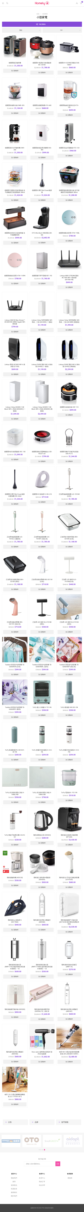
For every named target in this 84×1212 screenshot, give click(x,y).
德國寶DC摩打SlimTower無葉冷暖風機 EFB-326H (15, 495)
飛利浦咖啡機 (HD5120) (15, 878)
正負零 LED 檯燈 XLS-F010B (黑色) (41, 623)
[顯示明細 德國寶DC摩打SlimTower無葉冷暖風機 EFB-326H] (15, 479)
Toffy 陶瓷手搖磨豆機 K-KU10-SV (14, 836)
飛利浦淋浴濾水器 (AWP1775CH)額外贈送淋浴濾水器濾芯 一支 (15, 967)
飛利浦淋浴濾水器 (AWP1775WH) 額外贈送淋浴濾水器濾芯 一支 (41, 967)
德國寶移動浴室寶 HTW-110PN (14, 276)
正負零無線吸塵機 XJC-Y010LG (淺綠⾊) (15, 538)
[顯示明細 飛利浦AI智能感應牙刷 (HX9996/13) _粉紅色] (42, 994)
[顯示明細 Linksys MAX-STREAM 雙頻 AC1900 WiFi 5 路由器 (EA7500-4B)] (69, 260)
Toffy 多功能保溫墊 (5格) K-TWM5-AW (42, 793)
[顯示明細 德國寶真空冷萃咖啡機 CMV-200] (15, 132)
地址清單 (42, 1185)
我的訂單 (42, 1182)
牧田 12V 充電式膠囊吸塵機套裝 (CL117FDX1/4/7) (15, 1095)
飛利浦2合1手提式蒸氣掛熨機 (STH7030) (69, 878)
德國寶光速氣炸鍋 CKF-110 (69, 407)
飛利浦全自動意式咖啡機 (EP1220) (69, 836)
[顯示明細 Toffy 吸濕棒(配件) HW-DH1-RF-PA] (15, 735)
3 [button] (42, 1149)
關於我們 (14, 1196)
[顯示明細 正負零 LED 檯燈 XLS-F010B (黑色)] (42, 607)
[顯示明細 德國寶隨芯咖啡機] (15, 47)
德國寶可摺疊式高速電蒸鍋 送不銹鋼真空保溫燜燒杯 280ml (15, 191)
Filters (42, 24)
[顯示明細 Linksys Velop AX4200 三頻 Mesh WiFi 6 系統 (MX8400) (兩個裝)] (42, 392)
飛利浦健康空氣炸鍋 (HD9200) (15, 1009)
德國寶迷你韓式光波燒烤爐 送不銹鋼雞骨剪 (15, 234)
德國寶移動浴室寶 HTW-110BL (69, 233)
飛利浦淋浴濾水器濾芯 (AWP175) (69, 966)
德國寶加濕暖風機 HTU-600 (42, 105)
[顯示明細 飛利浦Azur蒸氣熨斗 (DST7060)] (15, 905)
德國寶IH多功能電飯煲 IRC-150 (14, 452)
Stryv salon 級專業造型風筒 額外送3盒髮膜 (42, 1053)
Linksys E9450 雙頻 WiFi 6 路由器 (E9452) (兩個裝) (69, 365)
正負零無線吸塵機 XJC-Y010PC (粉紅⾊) (42, 538)
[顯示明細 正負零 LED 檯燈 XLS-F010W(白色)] (69, 564)
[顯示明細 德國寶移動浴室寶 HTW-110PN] (15, 260)
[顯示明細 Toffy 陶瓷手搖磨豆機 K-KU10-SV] (15, 820)
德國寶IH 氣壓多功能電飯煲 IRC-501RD (42, 64)
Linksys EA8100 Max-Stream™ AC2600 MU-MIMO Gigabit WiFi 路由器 (15, 322)
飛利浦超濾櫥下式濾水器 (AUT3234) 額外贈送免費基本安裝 (69, 922)
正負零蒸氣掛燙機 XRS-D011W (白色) (42, 580)
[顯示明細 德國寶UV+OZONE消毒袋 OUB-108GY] (69, 47)
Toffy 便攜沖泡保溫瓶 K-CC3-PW (69, 751)
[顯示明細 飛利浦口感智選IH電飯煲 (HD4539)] (42, 862)
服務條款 (14, 1192)
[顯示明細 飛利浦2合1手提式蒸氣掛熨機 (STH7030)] (69, 862)
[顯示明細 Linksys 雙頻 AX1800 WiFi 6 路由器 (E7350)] (15, 349)
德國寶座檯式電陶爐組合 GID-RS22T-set (42, 453)
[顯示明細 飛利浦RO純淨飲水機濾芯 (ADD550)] (15, 1036)
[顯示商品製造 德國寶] (11, 1141)
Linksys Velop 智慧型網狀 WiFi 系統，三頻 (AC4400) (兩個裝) (69, 321)
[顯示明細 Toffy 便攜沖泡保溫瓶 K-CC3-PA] (42, 735)
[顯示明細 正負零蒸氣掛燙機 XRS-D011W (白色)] (42, 564)
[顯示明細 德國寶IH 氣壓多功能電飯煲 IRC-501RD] (42, 47)
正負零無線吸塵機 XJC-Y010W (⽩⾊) (69, 495)
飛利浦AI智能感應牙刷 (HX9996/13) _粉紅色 (42, 1010)
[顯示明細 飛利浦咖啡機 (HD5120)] (15, 862)
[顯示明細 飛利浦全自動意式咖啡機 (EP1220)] (69, 820)
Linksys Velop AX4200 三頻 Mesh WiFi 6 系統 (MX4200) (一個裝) (14, 409)
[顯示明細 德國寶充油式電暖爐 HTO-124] (69, 132)
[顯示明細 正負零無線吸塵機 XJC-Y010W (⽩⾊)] (69, 479)
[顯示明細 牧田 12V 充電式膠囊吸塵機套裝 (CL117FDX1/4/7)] (15, 1079)
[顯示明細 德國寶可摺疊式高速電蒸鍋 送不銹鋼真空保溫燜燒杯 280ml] (15, 175)
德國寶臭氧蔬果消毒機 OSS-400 (42, 149)
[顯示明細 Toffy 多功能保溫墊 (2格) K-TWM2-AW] (15, 777)
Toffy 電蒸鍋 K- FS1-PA (69, 792)
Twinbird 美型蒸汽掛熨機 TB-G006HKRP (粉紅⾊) (69, 666)
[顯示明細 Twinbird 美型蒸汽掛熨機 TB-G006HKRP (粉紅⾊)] (69, 649)
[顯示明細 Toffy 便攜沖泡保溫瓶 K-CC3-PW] (69, 735)
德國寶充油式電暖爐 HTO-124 (69, 148)
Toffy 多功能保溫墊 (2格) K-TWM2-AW (14, 793)
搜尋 (14, 1182)
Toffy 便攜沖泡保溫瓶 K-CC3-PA (42, 751)
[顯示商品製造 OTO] (31, 1141)
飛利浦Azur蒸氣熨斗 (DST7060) (15, 921)
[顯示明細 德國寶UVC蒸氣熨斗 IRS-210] (42, 479)
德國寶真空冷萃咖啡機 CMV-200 (15, 149)
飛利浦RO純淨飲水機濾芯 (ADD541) (69, 1010)
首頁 (37, 14)
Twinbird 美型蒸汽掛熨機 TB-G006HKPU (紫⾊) (15, 708)
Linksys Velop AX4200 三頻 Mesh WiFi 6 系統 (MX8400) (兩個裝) (42, 409)
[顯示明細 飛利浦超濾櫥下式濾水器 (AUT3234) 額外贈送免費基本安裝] (69, 905)
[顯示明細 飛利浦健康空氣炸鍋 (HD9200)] (15, 994)
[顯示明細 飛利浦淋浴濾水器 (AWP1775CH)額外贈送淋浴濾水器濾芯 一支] (15, 949)
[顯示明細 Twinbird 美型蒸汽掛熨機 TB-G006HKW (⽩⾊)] (15, 649)
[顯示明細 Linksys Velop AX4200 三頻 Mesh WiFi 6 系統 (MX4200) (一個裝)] (15, 392)
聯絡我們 (14, 1178)
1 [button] (39, 1149)
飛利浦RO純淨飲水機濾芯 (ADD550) (14, 1053)
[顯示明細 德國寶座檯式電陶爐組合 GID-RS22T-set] (42, 436)
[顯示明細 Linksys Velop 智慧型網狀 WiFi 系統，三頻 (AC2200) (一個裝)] (42, 305)
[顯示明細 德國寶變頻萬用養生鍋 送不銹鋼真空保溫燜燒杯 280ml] (69, 175)
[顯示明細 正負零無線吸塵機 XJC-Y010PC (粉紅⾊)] (42, 521)
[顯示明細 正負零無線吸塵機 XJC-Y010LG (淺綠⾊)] (15, 521)
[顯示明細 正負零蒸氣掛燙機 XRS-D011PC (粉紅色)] (15, 607)
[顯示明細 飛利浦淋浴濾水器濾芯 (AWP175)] (69, 949)
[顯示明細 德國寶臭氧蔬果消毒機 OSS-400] (42, 132)
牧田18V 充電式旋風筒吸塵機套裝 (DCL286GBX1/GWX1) (69, 1053)
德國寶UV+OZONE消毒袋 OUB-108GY (69, 64)
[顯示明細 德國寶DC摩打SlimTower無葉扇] (42, 175)
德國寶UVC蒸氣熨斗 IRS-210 (42, 494)
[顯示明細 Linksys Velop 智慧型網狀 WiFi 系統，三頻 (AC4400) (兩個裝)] (69, 305)
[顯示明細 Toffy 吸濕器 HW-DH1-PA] (69, 692)
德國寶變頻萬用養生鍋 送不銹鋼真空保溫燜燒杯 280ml (69, 191)
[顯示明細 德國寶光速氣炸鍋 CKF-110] (69, 392)
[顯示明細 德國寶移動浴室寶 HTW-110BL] (69, 218)
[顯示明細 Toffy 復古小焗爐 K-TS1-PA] (42, 692)
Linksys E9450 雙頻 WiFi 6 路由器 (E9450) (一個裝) (42, 365)
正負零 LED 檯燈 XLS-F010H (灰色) (69, 623)
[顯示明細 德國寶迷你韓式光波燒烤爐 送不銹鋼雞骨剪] (15, 218)
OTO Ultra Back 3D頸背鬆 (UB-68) (42, 234)
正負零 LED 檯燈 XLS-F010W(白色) (69, 580)
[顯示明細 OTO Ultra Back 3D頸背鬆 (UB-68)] (42, 218)
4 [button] (44, 1149)
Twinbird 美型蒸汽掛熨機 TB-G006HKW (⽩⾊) (15, 666)
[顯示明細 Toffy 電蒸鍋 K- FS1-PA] (69, 777)
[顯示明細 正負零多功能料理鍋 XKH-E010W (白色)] (69, 521)
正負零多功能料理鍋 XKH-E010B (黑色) (15, 580)
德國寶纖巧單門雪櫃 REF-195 (42, 276)
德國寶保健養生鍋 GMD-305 (14, 105)
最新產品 (14, 1185)
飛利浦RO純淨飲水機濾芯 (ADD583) (42, 921)
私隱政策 (14, 1189)
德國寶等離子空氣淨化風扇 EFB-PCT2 (69, 453)
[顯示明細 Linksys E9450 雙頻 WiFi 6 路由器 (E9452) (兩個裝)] (69, 349)
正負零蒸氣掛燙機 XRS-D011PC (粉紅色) (15, 623)
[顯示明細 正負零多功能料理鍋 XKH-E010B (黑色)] (15, 564)
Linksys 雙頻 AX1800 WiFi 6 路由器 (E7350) (15, 365)
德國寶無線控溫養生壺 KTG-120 (69, 106)
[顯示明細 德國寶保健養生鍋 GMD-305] (15, 90)
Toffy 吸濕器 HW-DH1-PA (69, 707)
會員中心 (42, 1178)
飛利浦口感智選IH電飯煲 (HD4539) (42, 878)
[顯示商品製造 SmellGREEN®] (52, 1141)
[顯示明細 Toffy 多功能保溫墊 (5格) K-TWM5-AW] (42, 777)
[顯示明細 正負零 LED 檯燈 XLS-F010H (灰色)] (69, 607)
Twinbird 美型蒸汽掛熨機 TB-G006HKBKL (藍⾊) (42, 666)
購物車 (70, 1178)
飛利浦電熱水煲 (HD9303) (42, 835)
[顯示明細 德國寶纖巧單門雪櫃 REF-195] (42, 260)
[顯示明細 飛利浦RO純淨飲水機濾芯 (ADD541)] (69, 994)
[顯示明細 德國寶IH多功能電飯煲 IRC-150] (15, 436)
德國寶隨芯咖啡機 (15, 63)
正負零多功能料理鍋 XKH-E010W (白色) (69, 538)
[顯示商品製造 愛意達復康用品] (73, 1141)
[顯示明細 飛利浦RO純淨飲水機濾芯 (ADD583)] (42, 905)
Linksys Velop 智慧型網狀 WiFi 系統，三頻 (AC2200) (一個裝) (42, 321)
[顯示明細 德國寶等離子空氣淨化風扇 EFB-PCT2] (69, 436)
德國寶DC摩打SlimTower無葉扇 (42, 191)
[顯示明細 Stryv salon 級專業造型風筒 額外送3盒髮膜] (42, 1036)
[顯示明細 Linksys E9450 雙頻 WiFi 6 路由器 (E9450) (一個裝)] (42, 349)
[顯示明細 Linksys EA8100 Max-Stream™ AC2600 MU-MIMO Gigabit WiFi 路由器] (15, 305)
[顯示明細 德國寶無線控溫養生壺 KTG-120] (69, 90)
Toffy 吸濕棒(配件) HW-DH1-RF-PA (15, 751)
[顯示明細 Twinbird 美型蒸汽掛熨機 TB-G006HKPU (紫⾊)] (15, 692)
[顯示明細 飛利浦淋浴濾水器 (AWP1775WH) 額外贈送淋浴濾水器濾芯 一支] (42, 949)
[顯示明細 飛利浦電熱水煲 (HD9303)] (42, 820)
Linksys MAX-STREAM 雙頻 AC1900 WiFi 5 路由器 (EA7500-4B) (69, 278)
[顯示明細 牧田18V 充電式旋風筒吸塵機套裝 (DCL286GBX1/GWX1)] (69, 1036)
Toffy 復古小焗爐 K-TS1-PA (42, 707)
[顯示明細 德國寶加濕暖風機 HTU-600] (42, 90)
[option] (11, 1141)
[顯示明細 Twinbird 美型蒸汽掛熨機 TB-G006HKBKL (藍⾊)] (42, 649)
